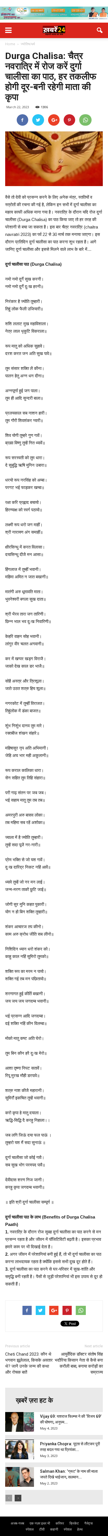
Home (10, 44)
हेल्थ (80, 1529)
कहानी (54, 1529)
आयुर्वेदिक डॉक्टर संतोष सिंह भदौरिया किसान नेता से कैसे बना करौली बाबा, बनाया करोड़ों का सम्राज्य (79, 1363)
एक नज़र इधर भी (40, 1523)
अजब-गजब (17, 1523)
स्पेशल (30, 1529)
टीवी (42, 1529)
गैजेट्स (88, 1523)
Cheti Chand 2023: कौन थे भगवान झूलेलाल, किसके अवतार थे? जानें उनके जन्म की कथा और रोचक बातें (29, 1363)
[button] (100, 30)
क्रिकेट (74, 1523)
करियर (60, 1523)
